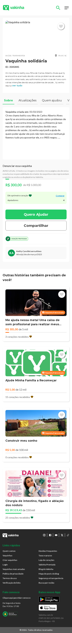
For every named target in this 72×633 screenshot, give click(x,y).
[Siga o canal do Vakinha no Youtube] (56, 535)
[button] (36, 36)
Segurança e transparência (51, 578)
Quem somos (9, 551)
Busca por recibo (46, 582)
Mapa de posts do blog (49, 573)
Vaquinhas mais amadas (14, 569)
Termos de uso (10, 578)
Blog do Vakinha (46, 569)
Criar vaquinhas (10, 560)
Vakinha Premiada (47, 564)
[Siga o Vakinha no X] (62, 535)
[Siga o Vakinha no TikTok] (68, 535)
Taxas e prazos (45, 555)
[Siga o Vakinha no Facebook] (50, 535)
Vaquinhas (7, 555)
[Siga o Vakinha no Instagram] (44, 535)
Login (5, 564)
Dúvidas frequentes (48, 551)
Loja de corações (46, 560)
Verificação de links (12, 582)
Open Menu (66, 8)
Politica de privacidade (13, 573)
